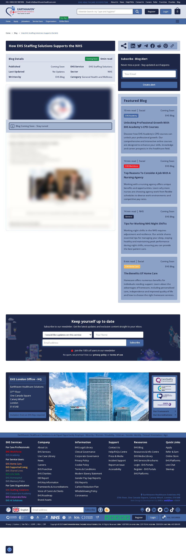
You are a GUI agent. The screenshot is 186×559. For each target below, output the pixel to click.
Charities (171, 2)
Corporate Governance (87, 456)
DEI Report (43, 478)
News (122, 2)
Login (165, 11)
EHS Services (44, 451)
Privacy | (9, 524)
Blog (178, 2)
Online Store (64, 21)
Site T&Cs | (26, 524)
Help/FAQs (130, 2)
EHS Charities (44, 473)
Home (8, 21)
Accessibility (115, 469)
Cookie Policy (82, 464)
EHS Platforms (141, 473)
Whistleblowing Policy (86, 491)
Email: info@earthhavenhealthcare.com (41, 2)
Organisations (51, 21)
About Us (114, 2)
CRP (44, 524)
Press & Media (116, 456)
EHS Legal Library (84, 447)
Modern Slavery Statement (88, 473)
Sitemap (170, 469)
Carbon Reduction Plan (87, 486)
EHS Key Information (48, 482)
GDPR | (34, 524)
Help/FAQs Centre (118, 451)
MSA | (39, 524)
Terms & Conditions (85, 469)
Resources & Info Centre (146, 451)
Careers (149, 2)
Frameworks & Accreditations (53, 486)
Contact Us (140, 2)
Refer (155, 2)
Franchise (163, 2)
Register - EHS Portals (145, 469)
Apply (16, 21)
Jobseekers (25, 21)
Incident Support (117, 460)
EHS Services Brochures (146, 460)
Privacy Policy (82, 460)
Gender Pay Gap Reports (88, 478)
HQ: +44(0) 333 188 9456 (15, 2)
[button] (177, 11)
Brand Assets (44, 499)
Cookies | (17, 524)
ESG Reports (81, 482)
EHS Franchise (45, 469)
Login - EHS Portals (143, 464)
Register (151, 11)
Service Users (38, 21)
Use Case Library (46, 456)
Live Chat (170, 464)
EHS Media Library (143, 456)
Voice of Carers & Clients (50, 491)
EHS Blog (138, 447)
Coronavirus (81, 495)
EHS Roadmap (45, 495)
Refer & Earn (172, 451)
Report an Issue (117, 464)
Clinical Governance (85, 451)
